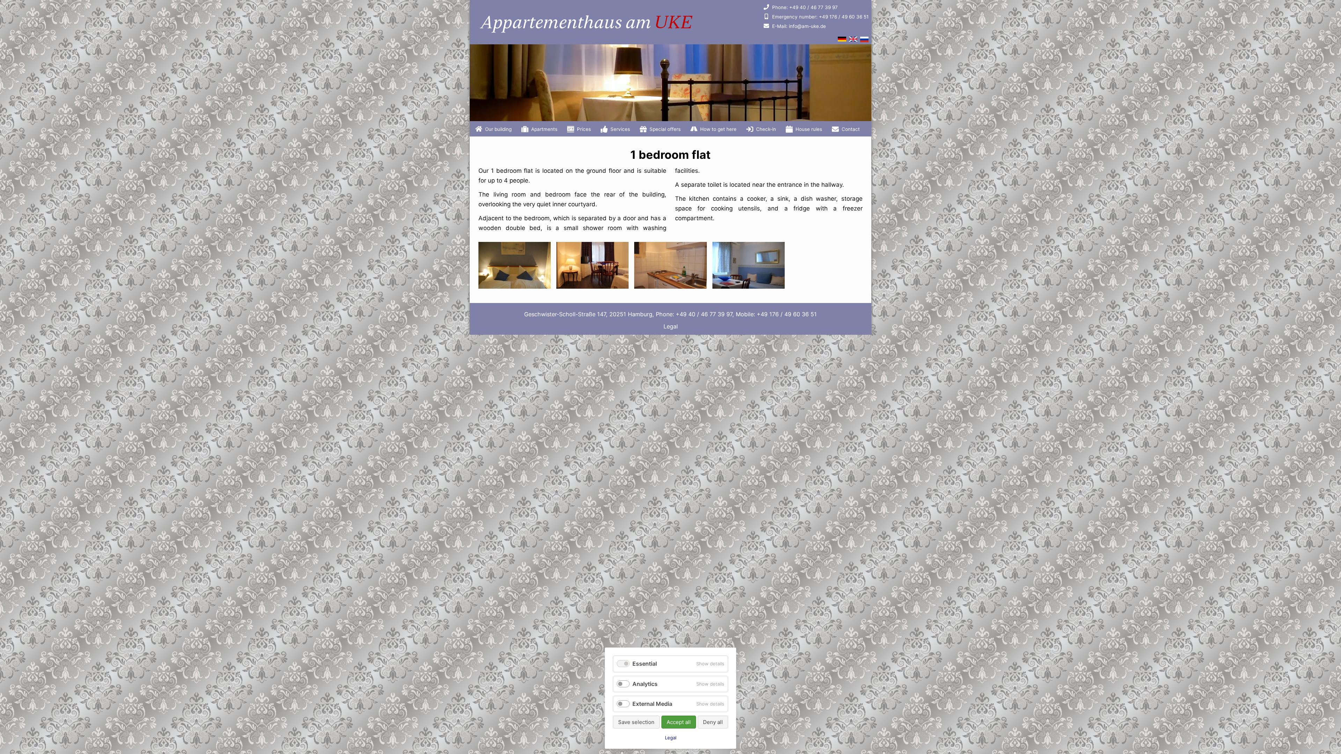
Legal (671, 326)
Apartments (544, 129)
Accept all (679, 722)
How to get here (718, 129)
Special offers (665, 129)
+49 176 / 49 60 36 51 (820, 17)
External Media (652, 703)
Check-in (766, 129)
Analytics (645, 683)
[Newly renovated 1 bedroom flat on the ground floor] (748, 286)
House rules (809, 129)
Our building (498, 129)
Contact (851, 129)
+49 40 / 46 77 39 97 (805, 7)
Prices (584, 129)
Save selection (636, 722)
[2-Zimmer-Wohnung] (842, 40)
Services (620, 129)
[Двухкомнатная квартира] (864, 40)
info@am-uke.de (799, 26)
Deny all (713, 722)
